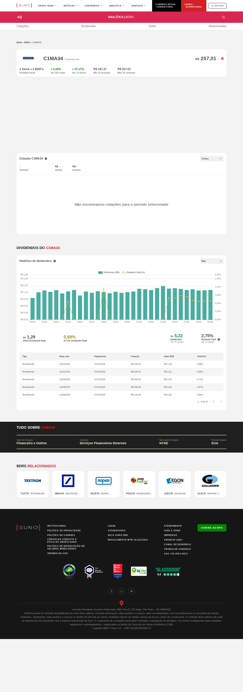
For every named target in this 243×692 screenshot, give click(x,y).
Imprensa (170, 535)
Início (19, 42)
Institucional (57, 526)
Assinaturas (117, 530)
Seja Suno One (118, 535)
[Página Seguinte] (221, 402)
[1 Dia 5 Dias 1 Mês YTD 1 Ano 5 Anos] (212, 158)
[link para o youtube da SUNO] (131, 591)
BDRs (27, 42)
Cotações (23, 26)
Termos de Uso (57, 553)
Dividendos (88, 26)
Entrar (219, 6)
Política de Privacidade (64, 530)
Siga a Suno (172, 530)
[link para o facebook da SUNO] (111, 591)
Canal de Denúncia (177, 544)
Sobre (152, 26)
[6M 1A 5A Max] (212, 261)
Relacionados (217, 26)
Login (111, 526)
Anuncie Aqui (173, 540)
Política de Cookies (61, 535)
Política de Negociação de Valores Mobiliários (66, 547)
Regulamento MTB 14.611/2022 (128, 540)
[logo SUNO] (24, 5)
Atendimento (173, 526)
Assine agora (212, 527)
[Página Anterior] (214, 402)
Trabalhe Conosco (177, 549)
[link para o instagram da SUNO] (121, 591)
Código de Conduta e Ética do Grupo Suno (62, 540)
